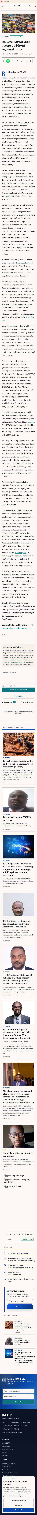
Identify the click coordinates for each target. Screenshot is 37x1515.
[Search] (34, 6)
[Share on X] (12, 61)
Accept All (18, 1510)
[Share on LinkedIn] (21, 61)
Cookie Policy (6, 1470)
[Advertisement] (18, 1209)
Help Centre (6, 1446)
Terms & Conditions (8, 1464)
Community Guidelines (9, 1473)
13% (7, 196)
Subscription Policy (8, 1476)
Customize (18, 1505)
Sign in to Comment (18, 690)
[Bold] (3, 686)
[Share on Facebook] (17, 61)
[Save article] (30, 61)
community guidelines (19, 660)
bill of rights (20, 552)
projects (31, 422)
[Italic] (7, 686)
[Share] (26, 61)
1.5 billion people (19, 263)
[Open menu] (3, 6)
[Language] (29, 5)
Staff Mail (5, 1455)
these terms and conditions (12, 662)
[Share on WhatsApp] (8, 61)
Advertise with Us (7, 1449)
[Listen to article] (3, 61)
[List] (14, 686)
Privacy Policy (6, 1467)
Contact (4, 1452)
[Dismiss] (33, 1289)
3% (17, 116)
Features (5, 37)
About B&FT (6, 1443)
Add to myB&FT (17, 37)
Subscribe (18, 696)
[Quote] (10, 686)
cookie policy (20, 1496)
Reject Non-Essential (19, 1500)
